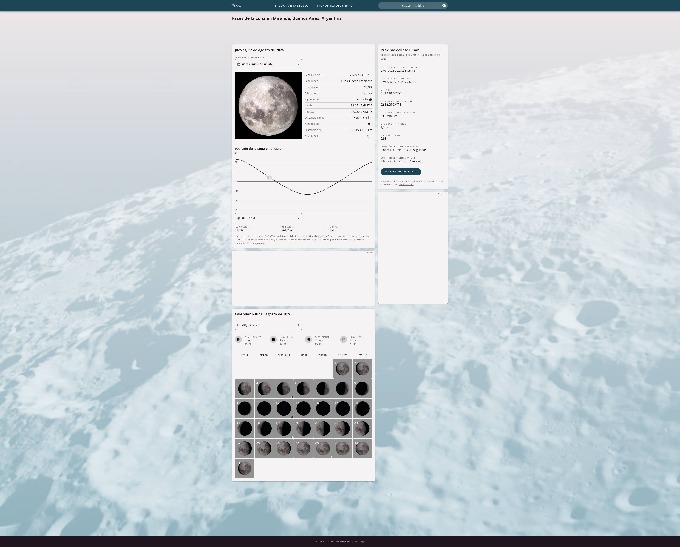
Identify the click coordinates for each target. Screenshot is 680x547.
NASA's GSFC (406, 184)
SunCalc (316, 239)
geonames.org (258, 242)
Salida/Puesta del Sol (291, 5)
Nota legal (360, 541)
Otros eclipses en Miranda (401, 171)
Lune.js (239, 239)
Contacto (319, 541)
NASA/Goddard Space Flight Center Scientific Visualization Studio (300, 235)
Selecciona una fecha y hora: (250, 57)
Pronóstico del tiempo (335, 5)
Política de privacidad (339, 541)
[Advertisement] (338, 34)
